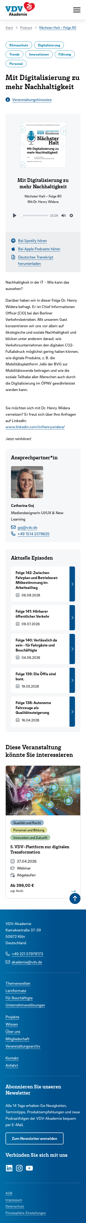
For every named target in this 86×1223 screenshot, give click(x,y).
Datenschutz (15, 1206)
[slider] (33, 215)
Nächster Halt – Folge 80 (57, 27)
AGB (9, 1193)
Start (9, 27)
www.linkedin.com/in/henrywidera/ (35, 426)
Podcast (26, 27)
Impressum (14, 1199)
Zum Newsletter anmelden (34, 1138)
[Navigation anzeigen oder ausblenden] (76, 10)
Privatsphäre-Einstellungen (26, 1212)
